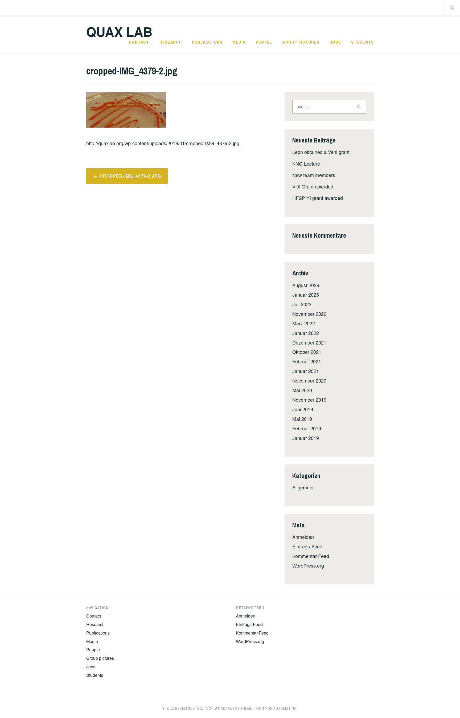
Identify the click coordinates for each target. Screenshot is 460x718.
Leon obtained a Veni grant (321, 151)
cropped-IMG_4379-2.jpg (130, 176)
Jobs (335, 42)
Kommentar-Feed (310, 555)
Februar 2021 (306, 361)
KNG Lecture (306, 163)
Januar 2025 (305, 294)
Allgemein (302, 487)
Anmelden (303, 536)
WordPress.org (308, 565)
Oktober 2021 (306, 351)
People (264, 42)
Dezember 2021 (309, 342)
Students (362, 42)
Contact (139, 42)
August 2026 (305, 285)
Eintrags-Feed (307, 546)
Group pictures (300, 42)
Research (170, 42)
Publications (207, 42)
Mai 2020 (302, 390)
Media (239, 42)
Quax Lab (119, 31)
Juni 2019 (302, 409)
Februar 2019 (306, 428)
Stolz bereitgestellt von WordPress (199, 708)
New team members (313, 174)
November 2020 (309, 380)
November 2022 (309, 313)
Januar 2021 (305, 370)
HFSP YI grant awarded (317, 197)
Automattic (285, 708)
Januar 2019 (305, 437)
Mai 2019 (302, 418)
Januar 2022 (305, 332)
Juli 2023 (301, 304)
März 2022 (303, 323)
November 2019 (309, 399)
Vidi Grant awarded (312, 186)
